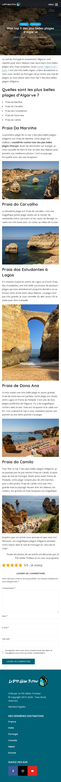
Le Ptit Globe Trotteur (29, 693)
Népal (11, 746)
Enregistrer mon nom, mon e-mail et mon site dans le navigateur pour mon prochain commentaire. (28, 651)
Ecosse (12, 752)
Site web (6, 639)
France (12, 721)
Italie (11, 727)
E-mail (5, 627)
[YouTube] (32, 771)
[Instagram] (23, 771)
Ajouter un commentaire (37, 37)
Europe (24, 24)
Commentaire (9, 588)
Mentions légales (17, 706)
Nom (5, 616)
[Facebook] (13, 771)
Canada (12, 740)
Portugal (35, 24)
